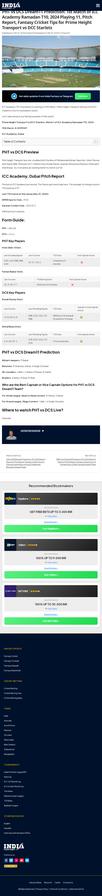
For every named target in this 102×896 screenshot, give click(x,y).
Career (57, 882)
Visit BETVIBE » (51, 621)
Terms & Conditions (59, 889)
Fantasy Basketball (12, 670)
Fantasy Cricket (11, 656)
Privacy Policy (42, 889)
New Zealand (9, 744)
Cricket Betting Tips (12, 693)
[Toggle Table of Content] (94, 141)
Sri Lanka (8, 735)
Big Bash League (11, 805)
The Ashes (8, 791)
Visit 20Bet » (51, 574)
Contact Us (68, 882)
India (6, 716)
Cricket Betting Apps (13, 698)
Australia (8, 720)
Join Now (83, 96)
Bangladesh (9, 754)
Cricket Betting (10, 688)
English (7, 823)
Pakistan (7, 730)
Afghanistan (9, 749)
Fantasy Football (11, 661)
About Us (48, 882)
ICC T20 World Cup (12, 781)
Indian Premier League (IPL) (15, 772)
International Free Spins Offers (17, 833)
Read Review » (51, 522)
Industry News (35, 882)
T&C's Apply (52, 516)
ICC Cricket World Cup (14, 786)
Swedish (7, 828)
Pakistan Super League (14, 796)
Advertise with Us (76, 889)
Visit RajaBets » (51, 528)
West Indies (9, 740)
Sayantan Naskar (30, 430)
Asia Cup (8, 777)
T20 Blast (8, 800)
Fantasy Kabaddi (11, 665)
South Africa (9, 725)
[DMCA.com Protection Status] (10, 866)
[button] (6, 860)
